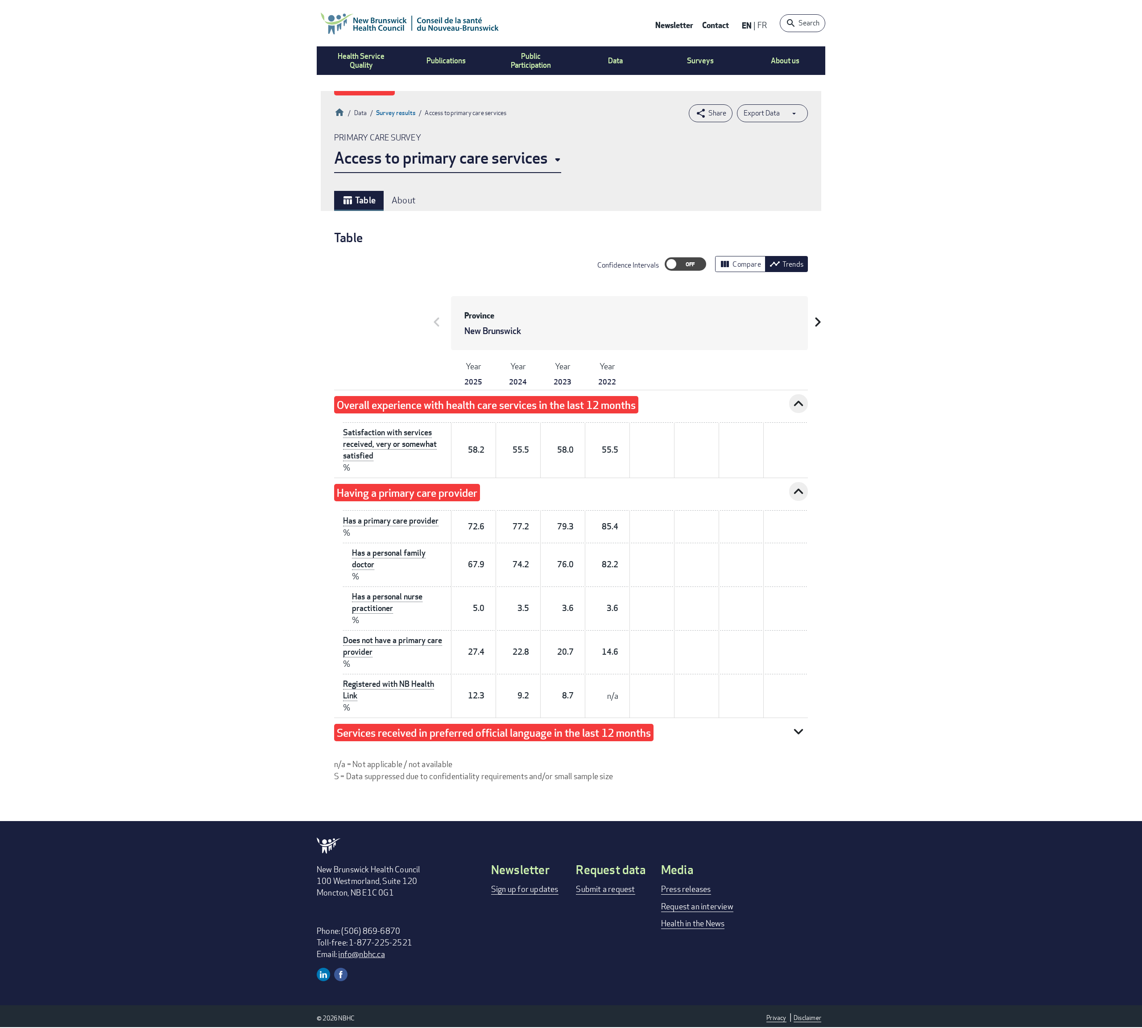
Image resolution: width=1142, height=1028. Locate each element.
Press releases (686, 889)
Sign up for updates (525, 889)
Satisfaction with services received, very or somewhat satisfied (390, 444)
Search (809, 23)
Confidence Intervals (628, 265)
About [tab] (404, 200)
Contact (715, 24)
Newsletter (674, 24)
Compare (740, 264)
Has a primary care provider (391, 521)
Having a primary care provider (407, 493)
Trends (786, 264)
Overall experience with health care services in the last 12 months (486, 405)
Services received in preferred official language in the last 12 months (494, 732)
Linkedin (323, 974)
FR (762, 25)
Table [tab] (359, 200)
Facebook (341, 974)
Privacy (776, 1017)
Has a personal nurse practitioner (387, 602)
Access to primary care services (441, 158)
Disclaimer (807, 1017)
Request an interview (697, 906)
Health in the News (693, 923)
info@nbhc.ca (361, 954)
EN (747, 25)
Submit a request (605, 889)
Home (339, 111)
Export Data (762, 113)
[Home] (410, 23)
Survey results (396, 112)
